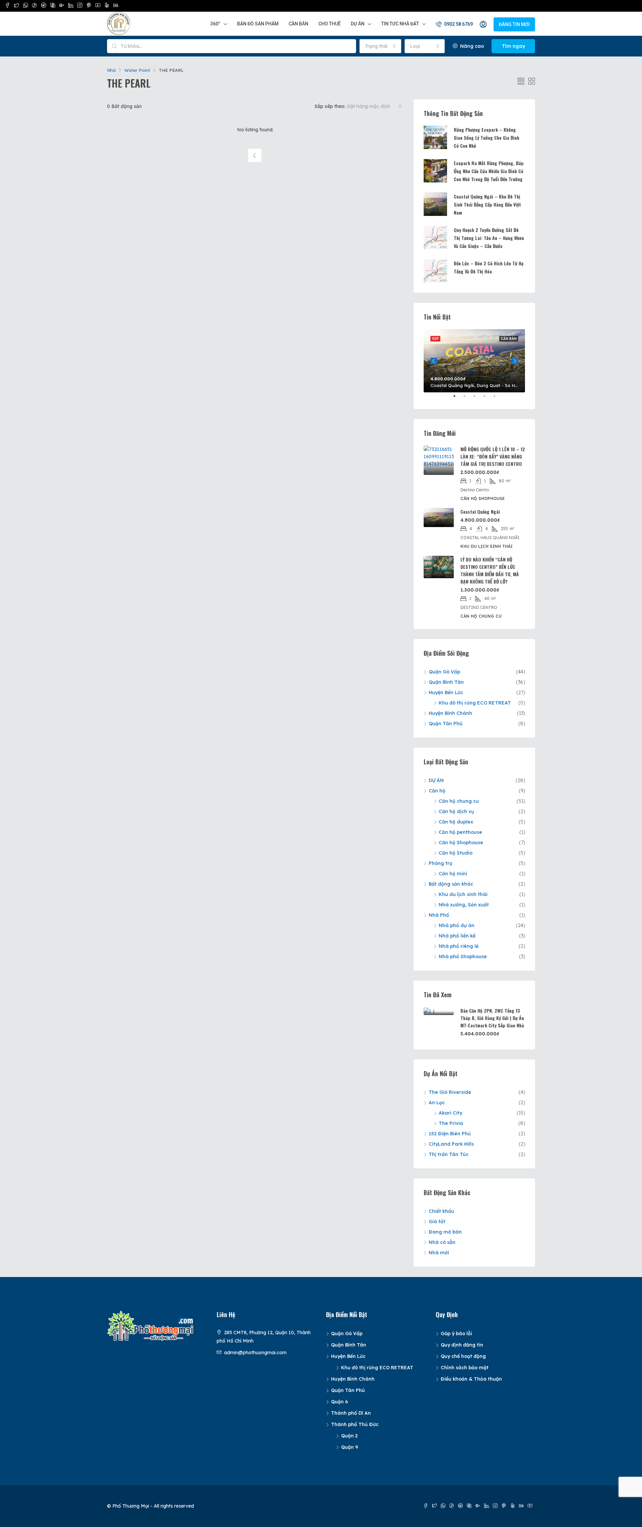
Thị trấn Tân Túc (448, 1154)
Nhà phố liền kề (457, 936)
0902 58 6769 (458, 24)
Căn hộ (437, 791)
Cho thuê (329, 23)
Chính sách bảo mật (465, 1368)
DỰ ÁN (436, 780)
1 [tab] (457, 398)
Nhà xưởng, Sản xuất (464, 905)
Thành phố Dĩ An (351, 1413)
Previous (433, 361)
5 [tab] (498, 398)
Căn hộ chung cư (459, 801)
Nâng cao (471, 46)
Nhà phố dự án (456, 925)
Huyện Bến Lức (446, 692)
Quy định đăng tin (462, 1345)
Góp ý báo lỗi (456, 1333)
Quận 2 (349, 1436)
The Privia (451, 1123)
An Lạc (437, 1103)
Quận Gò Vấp (444, 672)
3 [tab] (477, 398)
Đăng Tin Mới (514, 24)
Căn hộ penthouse (460, 832)
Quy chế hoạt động (463, 1356)
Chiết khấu (441, 1211)
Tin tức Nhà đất (400, 23)
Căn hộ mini (453, 874)
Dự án (357, 23)
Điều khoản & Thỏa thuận (471, 1379)
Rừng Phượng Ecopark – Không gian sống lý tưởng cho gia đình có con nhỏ (486, 137)
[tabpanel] (474, 360)
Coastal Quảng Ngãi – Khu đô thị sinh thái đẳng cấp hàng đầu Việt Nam (487, 204)
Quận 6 (339, 1402)
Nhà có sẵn (442, 1242)
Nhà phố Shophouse (463, 956)
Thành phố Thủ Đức (355, 1424)
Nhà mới (439, 1253)
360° (215, 23)
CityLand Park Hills (451, 1144)
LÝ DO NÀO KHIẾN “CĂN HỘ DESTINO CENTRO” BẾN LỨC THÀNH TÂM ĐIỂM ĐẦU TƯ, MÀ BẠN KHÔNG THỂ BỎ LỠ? (489, 570)
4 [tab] (488, 398)
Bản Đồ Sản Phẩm (258, 23)
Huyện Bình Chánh (450, 713)
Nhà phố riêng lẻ (458, 946)
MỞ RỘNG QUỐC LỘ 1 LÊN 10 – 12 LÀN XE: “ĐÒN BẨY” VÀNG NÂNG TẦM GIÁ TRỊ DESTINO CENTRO (492, 456)
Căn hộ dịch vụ (456, 811)
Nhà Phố (439, 915)
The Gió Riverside (450, 1092)
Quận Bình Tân (446, 682)
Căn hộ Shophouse (461, 843)
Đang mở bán (445, 1232)
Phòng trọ (440, 863)
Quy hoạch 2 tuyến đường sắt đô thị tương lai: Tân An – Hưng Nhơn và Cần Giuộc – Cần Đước (489, 237)
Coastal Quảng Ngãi (480, 511)
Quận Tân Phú (445, 724)
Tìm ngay (513, 46)
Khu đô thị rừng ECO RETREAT (475, 703)
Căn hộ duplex (456, 822)
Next (515, 361)
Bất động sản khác (451, 884)
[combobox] (380, 46)
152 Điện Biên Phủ (450, 1134)
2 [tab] (467, 398)
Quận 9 (349, 1447)
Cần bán (298, 23)
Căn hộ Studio (455, 853)
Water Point (137, 70)
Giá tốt (437, 1222)
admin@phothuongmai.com (255, 1353)
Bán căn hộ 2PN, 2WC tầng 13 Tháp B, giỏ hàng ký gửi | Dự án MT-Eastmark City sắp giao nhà (492, 1018)
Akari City (450, 1113)
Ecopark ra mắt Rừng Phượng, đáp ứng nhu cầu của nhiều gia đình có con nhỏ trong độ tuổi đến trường (489, 170)
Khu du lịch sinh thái (463, 894)
